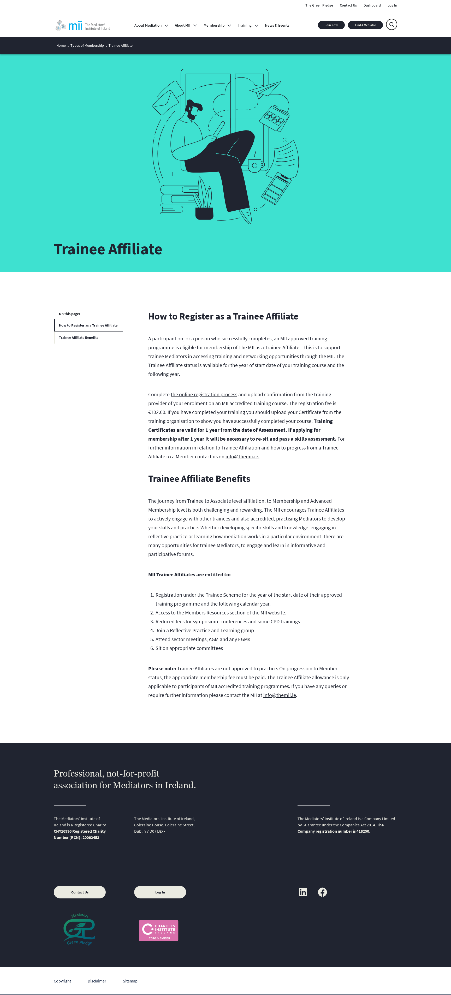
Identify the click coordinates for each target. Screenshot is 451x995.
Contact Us (79, 892)
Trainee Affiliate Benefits (78, 337)
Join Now (331, 25)
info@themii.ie (279, 695)
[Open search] (391, 24)
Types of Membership (87, 45)
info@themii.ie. (242, 456)
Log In (160, 892)
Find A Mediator (365, 25)
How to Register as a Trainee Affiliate (88, 325)
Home (61, 45)
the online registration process (204, 394)
